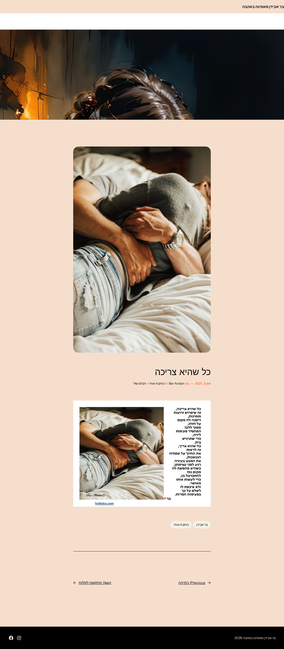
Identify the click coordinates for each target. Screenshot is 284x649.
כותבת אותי (181, 525)
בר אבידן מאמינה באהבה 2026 (255, 638)
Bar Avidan (177, 383)
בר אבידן (202, 525)
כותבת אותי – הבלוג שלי (148, 383)
